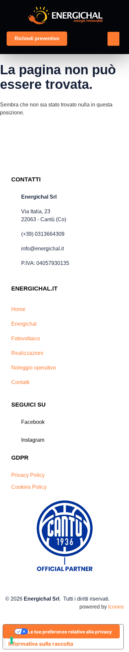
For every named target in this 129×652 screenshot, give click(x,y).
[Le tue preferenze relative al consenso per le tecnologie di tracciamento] (11, 640)
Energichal (24, 324)
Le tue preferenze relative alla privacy (70, 631)
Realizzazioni (27, 353)
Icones (116, 607)
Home (18, 309)
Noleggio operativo (33, 367)
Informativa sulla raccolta (40, 643)
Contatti (20, 382)
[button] (113, 39)
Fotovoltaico (25, 338)
